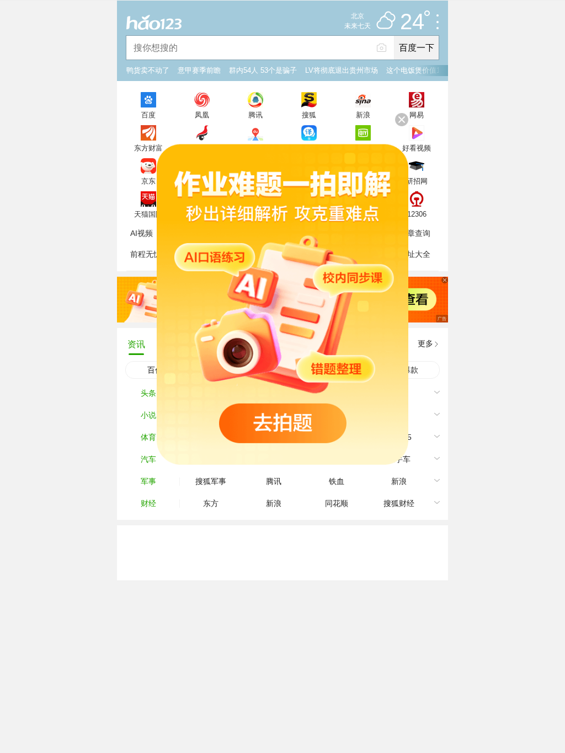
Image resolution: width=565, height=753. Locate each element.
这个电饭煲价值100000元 (426, 70)
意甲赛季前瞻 (199, 70)
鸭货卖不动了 (147, 70)
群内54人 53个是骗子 (263, 70)
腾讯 (255, 115)
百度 (148, 115)
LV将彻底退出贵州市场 (341, 70)
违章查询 (414, 233)
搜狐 (309, 115)
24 (412, 22)
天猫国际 (148, 214)
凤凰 (202, 115)
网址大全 (414, 254)
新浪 (363, 115)
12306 (417, 214)
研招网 (417, 181)
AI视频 (141, 233)
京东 (148, 181)
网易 (416, 115)
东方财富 (148, 148)
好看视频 (416, 148)
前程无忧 (145, 254)
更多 (425, 343)
